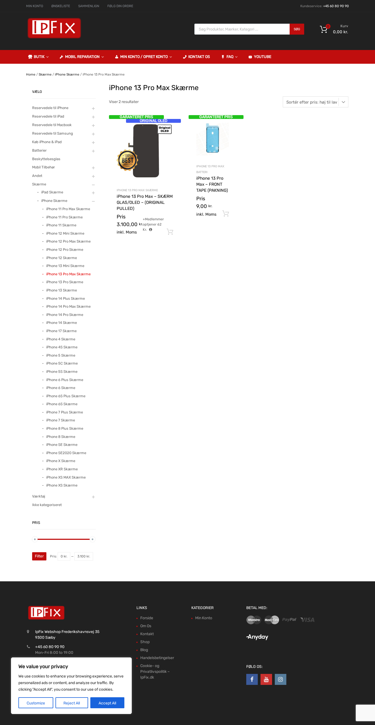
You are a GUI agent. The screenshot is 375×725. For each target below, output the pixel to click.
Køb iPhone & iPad (47, 142)
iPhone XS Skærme (61, 485)
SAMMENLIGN (88, 6)
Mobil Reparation (82, 56)
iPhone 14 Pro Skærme (64, 315)
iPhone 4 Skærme (60, 339)
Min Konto (203, 618)
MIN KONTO (34, 6)
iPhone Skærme (67, 74)
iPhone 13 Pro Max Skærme (137, 190)
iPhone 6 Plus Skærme (64, 380)
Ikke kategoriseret (47, 505)
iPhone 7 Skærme (60, 420)
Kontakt (147, 634)
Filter (39, 556)
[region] (71, 685)
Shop (145, 642)
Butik (39, 56)
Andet (37, 176)
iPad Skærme (52, 192)
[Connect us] (252, 679)
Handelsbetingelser (157, 657)
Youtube (262, 56)
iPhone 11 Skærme (61, 225)
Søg (297, 29)
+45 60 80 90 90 (336, 6)
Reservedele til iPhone (50, 108)
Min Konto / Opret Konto (144, 56)
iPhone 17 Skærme (61, 331)
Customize (36, 703)
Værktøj (38, 496)
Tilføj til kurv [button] (170, 231)
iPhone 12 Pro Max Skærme (68, 241)
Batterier (39, 150)
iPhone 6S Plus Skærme (65, 396)
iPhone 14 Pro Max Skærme (68, 306)
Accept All (107, 703)
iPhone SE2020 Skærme (66, 453)
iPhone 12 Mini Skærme (65, 233)
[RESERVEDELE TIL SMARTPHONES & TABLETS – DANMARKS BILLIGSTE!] (54, 37)
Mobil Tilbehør (43, 167)
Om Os (145, 626)
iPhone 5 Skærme (60, 355)
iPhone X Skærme (60, 461)
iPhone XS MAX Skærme (66, 477)
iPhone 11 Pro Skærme (64, 217)
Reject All (71, 703)
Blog (144, 650)
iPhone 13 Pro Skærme (64, 282)
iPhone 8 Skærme (60, 437)
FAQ (229, 56)
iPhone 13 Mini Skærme (65, 266)
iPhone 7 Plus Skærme (64, 412)
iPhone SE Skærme (61, 445)
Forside (146, 618)
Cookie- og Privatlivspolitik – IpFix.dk (155, 671)
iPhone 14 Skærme (61, 323)
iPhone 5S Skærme (61, 372)
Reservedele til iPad (48, 116)
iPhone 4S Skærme (61, 347)
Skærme (45, 74)
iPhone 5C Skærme (62, 363)
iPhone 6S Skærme (61, 404)
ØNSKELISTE (60, 6)
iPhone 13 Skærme (61, 290)
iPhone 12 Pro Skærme (64, 250)
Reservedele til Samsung (52, 133)
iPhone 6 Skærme (60, 388)
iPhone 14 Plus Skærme (65, 298)
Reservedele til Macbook (52, 125)
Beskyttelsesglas (46, 159)
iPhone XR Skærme (62, 469)
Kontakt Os (199, 56)
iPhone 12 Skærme (61, 258)
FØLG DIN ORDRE (120, 6)
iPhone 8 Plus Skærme (64, 428)
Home (30, 74)
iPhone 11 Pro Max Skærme (68, 209)
